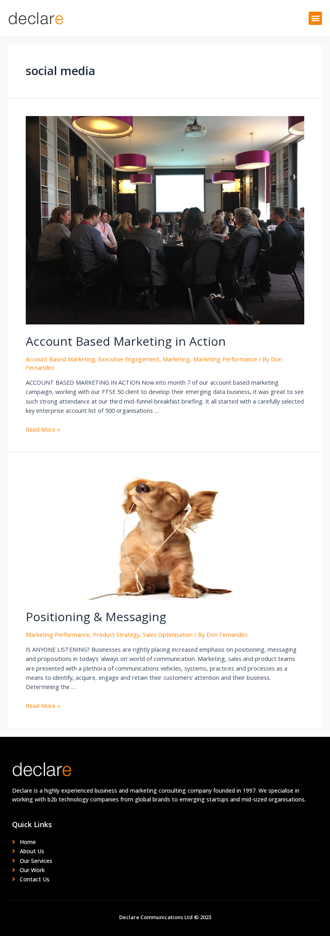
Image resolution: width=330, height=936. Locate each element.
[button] (315, 18)
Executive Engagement (128, 359)
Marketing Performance (225, 359)
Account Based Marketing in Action (126, 341)
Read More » (43, 429)
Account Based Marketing (60, 359)
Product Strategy (116, 634)
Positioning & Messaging (96, 616)
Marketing (176, 359)
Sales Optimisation (168, 634)
